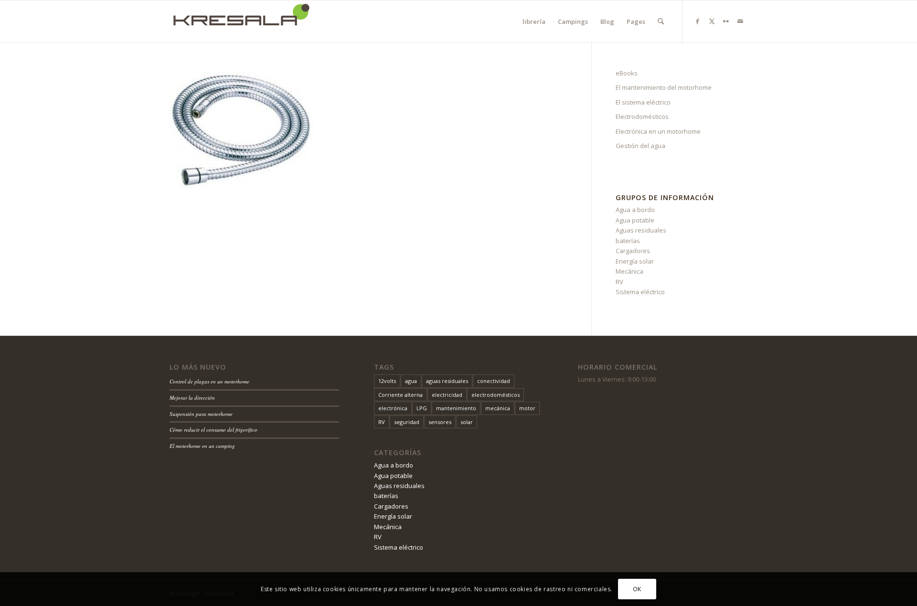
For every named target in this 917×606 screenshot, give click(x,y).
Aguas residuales (641, 230)
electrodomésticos (495, 394)
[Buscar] (660, 21)
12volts (387, 380)
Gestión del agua (640, 145)
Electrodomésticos (642, 116)
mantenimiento (456, 408)
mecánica (497, 408)
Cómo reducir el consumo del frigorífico (213, 429)
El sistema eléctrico (643, 102)
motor (527, 408)
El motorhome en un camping (202, 445)
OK (637, 589)
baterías (628, 240)
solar (466, 421)
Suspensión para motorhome (201, 413)
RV (619, 281)
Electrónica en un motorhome (658, 131)
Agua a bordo (635, 209)
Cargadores (633, 250)
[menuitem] (534, 21)
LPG (421, 408)
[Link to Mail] (740, 21)
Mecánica (629, 271)
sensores (439, 421)
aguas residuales (447, 380)
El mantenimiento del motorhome (664, 87)
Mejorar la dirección (192, 397)
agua (411, 380)
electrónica (392, 408)
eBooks (627, 73)
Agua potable (635, 220)
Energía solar (635, 261)
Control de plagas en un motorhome (209, 381)
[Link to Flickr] (726, 21)
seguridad (406, 421)
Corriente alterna (400, 394)
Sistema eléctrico (640, 291)
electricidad (447, 394)
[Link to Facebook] (697, 21)
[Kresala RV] (241, 21)
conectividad (493, 380)
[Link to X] (711, 21)
